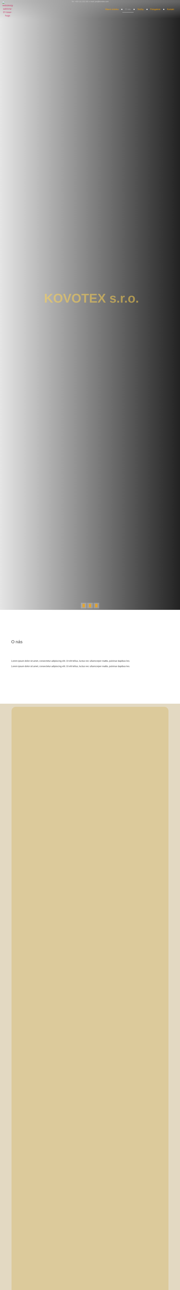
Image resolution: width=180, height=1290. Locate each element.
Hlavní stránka (112, 9)
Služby (140, 9)
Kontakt (170, 9)
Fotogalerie (155, 9)
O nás (128, 9)
